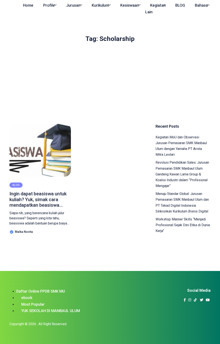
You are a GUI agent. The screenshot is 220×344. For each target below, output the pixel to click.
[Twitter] (201, 298)
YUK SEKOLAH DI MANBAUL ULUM (50, 310)
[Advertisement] (110, 81)
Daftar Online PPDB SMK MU (40, 291)
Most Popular (33, 304)
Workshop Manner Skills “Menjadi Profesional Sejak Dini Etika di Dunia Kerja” (183, 225)
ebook (26, 297)
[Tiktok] (195, 298)
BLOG (16, 185)
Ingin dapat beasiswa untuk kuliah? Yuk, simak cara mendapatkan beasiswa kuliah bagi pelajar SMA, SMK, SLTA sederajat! (38, 199)
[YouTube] (208, 298)
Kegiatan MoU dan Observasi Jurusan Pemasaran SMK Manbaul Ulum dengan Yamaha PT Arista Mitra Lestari (181, 146)
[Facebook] (185, 298)
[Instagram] (189, 298)
